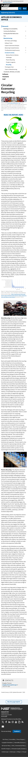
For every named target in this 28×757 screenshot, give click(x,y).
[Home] (6, 5)
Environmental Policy (20, 745)
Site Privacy (5, 739)
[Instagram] (12, 722)
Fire (5, 36)
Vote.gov (24, 752)
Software (5, 74)
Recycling (8, 64)
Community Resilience (10, 31)
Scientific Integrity (5, 748)
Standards (5, 77)
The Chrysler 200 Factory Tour (13, 103)
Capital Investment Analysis (12, 45)
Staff (3, 79)
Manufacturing (8, 38)
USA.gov (19, 752)
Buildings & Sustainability (10, 29)
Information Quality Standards (18, 748)
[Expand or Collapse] (25, 26)
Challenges (9, 57)
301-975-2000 (4, 716)
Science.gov (13, 752)
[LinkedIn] (9, 722)
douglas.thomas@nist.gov (9, 685)
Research (5, 26)
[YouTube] (16, 722)
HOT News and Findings (11, 40)
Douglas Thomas (7, 683)
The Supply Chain (9, 67)
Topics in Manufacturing (11, 69)
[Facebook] (6, 722)
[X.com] (2, 722)
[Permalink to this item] (25, 115)
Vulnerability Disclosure (19, 742)
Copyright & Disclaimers (7, 742)
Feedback (17, 731)
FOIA (13, 745)
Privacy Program (20, 739)
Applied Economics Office (11, 18)
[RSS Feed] (22, 722)
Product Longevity (10, 62)
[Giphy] (19, 722)
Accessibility (12, 739)
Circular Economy (9, 52)
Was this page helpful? (13, 702)
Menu (24, 8)
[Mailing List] (2, 726)
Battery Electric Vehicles (12, 55)
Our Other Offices (17, 719)
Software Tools (8, 43)
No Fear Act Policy (6, 745)
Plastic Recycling (10, 60)
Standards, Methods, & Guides (12, 72)
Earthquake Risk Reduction (11, 33)
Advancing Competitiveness (12, 48)
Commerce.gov (5, 752)
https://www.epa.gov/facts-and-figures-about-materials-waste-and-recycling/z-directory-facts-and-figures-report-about (14, 295)
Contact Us (10, 719)
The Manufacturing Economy (12, 50)
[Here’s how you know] (14, 2)
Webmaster (3, 719)
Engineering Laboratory (8, 12)
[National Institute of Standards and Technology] (12, 708)
